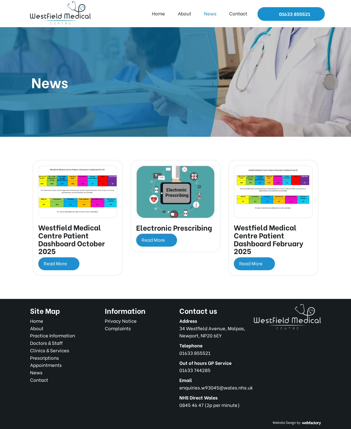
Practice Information (52, 335)
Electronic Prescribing (174, 227)
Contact (238, 13)
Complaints (118, 328)
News (210, 13)
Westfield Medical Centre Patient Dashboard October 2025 (71, 239)
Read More (56, 263)
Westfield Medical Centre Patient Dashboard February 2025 (268, 239)
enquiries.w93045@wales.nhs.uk (216, 387)
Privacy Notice (121, 320)
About (184, 13)
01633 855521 (294, 13)
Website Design (284, 422)
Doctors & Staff (46, 342)
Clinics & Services (49, 350)
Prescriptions (44, 357)
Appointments (46, 364)
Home (158, 13)
